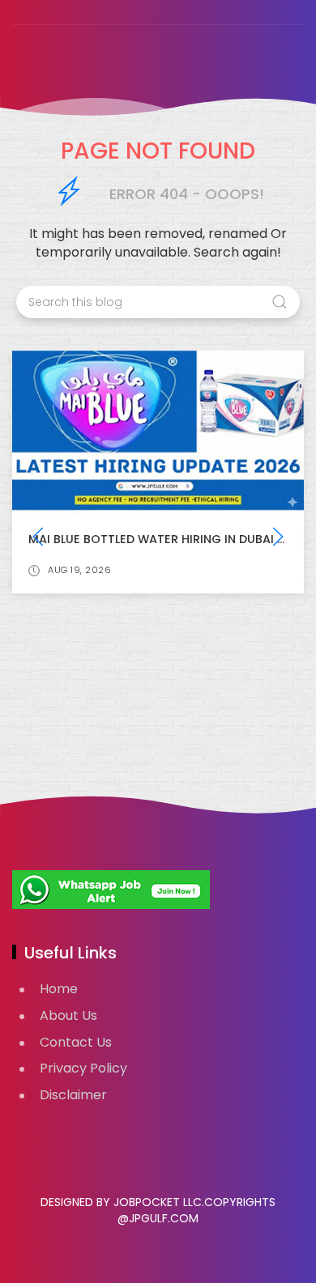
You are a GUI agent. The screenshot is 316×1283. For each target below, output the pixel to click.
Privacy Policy (83, 1068)
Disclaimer (73, 1094)
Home (59, 988)
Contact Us (76, 1042)
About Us (68, 1015)
